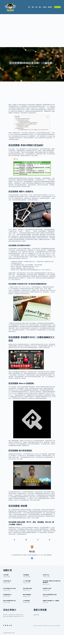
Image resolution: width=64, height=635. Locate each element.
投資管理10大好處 (47, 588)
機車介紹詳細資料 (27, 594)
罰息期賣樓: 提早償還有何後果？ (24, 121)
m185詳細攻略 (26, 600)
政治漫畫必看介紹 (7, 594)
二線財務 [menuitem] (44, 7)
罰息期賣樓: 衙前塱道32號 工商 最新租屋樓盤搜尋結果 (29, 122)
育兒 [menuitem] (29, 7)
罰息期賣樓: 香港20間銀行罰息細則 (23, 118)
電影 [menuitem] (33, 7)
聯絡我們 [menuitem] (50, 7)
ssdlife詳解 (5, 574)
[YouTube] (11, 625)
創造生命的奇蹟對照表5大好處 (49, 594)
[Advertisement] (32, 31)
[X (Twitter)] (26, 539)
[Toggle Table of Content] (47, 117)
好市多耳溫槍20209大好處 (9, 588)
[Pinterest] (38, 539)
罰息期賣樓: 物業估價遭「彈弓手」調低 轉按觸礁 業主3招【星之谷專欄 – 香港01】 (34, 129)
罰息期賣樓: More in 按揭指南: (23, 125)
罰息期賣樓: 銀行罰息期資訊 (23, 126)
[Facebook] (14, 539)
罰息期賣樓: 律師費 (19, 128)
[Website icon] (32, 558)
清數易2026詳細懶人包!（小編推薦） (51, 600)
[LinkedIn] (49, 539)
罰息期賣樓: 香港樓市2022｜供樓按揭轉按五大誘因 (26, 124)
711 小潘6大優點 (27, 581)
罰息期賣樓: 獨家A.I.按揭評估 (23, 120)
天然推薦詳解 (26, 574)
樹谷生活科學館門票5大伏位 (9, 600)
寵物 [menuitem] (40, 7)
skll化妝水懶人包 (7, 581)
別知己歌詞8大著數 (27, 588)
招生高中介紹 (46, 574)
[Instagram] (7, 625)
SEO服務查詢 (57, 6)
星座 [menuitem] (36, 7)
